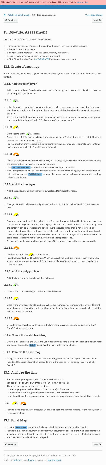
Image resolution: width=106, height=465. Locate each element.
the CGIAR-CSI (41, 59)
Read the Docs (54, 460)
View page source (93, 15)
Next (96, 20)
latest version (82, 2)
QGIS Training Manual (19, 15)
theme (31, 460)
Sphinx (17, 460)
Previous (11, 20)
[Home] (5, 15)
